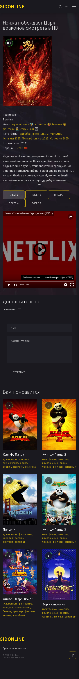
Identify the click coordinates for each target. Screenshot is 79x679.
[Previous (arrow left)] (6, 339)
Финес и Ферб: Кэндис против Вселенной (32, 599)
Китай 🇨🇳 (21, 148)
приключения (10, 463)
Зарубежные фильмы (34, 133)
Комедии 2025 (59, 138)
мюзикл (7, 615)
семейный (31, 466)
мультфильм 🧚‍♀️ (23, 124)
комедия (24, 459)
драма (23, 463)
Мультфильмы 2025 (35, 138)
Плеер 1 (14, 194)
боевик (7, 466)
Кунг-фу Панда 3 (54, 529)
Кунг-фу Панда (13, 454)
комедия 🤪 (43, 124)
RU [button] (67, 6)
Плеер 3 (59, 194)
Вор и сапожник (53, 604)
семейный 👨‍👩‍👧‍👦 (29, 129)
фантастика (25, 534)
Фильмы (55, 133)
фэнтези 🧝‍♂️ (11, 129)
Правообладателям (14, 648)
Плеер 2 (36, 194)
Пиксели (9, 529)
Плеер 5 (36, 203)
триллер (18, 611)
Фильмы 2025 (12, 138)
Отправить (19, 372)
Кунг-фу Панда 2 (54, 454)
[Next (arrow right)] (72, 339)
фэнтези (18, 466)
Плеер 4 (14, 203)
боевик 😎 (59, 124)
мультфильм (10, 459)
